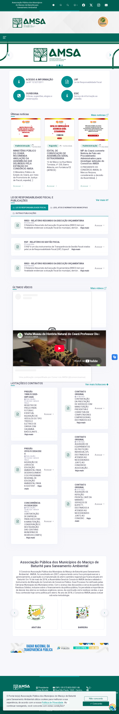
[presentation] (14, 612)
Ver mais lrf (102, 200)
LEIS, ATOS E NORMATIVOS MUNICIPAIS (70, 207)
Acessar (99, 225)
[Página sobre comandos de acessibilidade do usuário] (75, 5)
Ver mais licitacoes (95, 384)
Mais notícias (98, 115)
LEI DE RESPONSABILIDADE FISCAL (31, 207)
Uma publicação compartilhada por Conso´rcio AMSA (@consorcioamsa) (52, 377)
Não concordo (96, 698)
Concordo (97, 704)
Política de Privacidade (52, 702)
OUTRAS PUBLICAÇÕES (26, 213)
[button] (9, 55)
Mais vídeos (97, 288)
